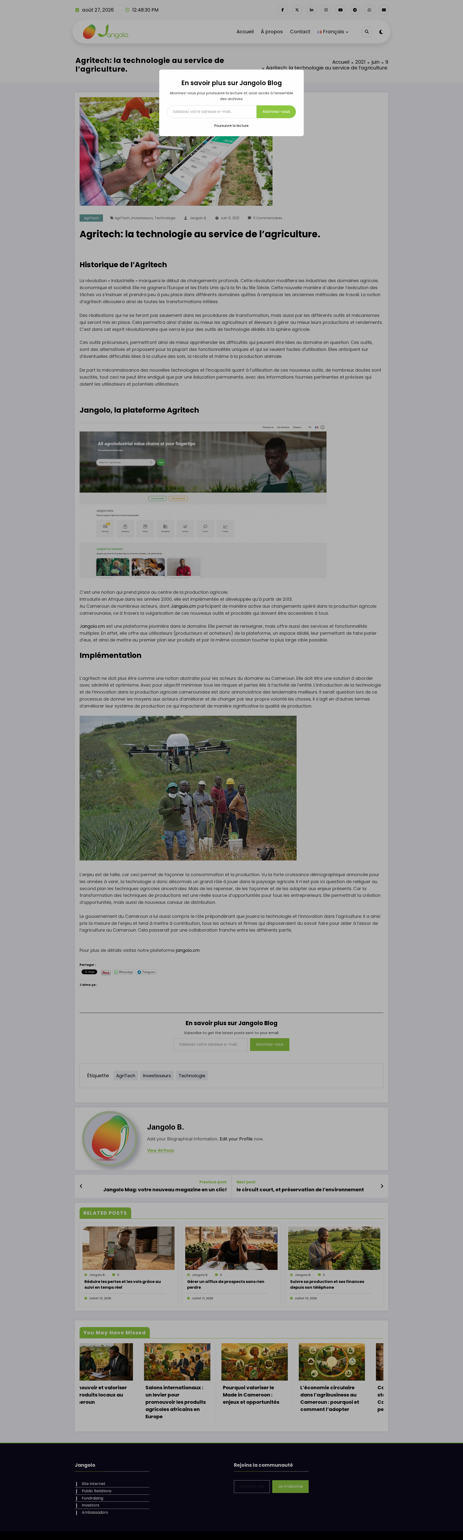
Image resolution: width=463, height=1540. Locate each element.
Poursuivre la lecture (231, 125)
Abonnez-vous (276, 111)
